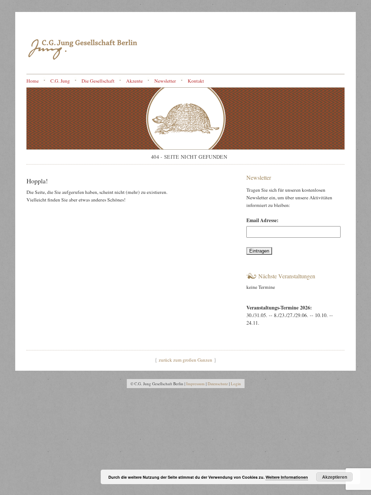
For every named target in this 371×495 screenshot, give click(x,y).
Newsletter (165, 81)
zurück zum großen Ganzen (185, 360)
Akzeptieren (334, 477)
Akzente (134, 81)
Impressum (195, 383)
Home (32, 81)
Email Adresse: (262, 220)
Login (236, 383)
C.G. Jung (60, 81)
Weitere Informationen (287, 477)
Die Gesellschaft (98, 81)
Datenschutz (218, 383)
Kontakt (196, 81)
